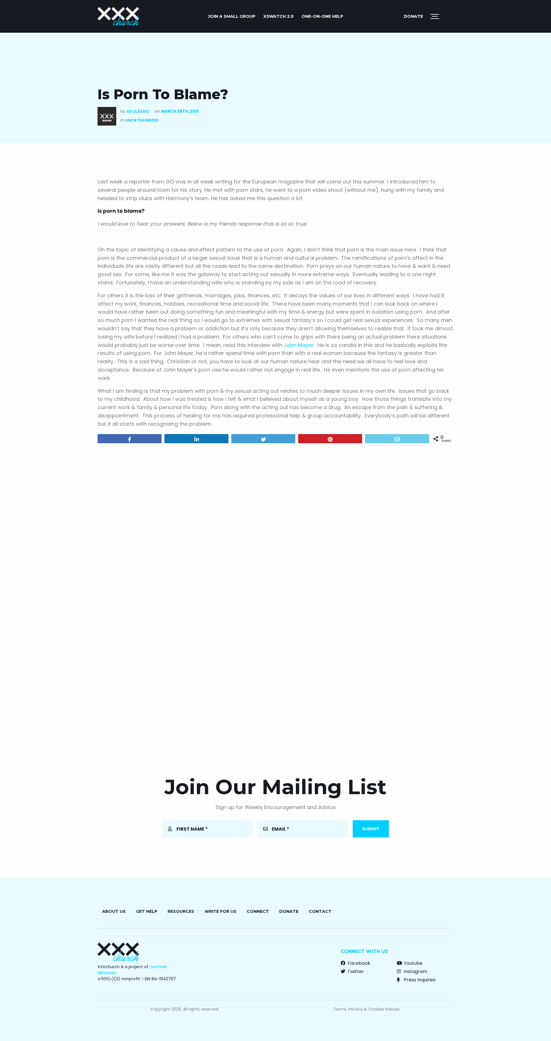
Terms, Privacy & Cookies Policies (366, 1009)
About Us (114, 911)
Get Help (146, 911)
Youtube (412, 963)
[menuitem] (232, 16)
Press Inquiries (419, 979)
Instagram (415, 971)
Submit (370, 828)
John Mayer (299, 345)
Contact (320, 911)
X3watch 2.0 (278, 16)
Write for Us (220, 911)
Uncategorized (141, 120)
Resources (181, 911)
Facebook (358, 963)
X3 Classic (138, 111)
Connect (258, 911)
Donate (413, 16)
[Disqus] (275, 521)
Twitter (355, 971)
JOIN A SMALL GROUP (231, 16)
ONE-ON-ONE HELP (322, 16)
